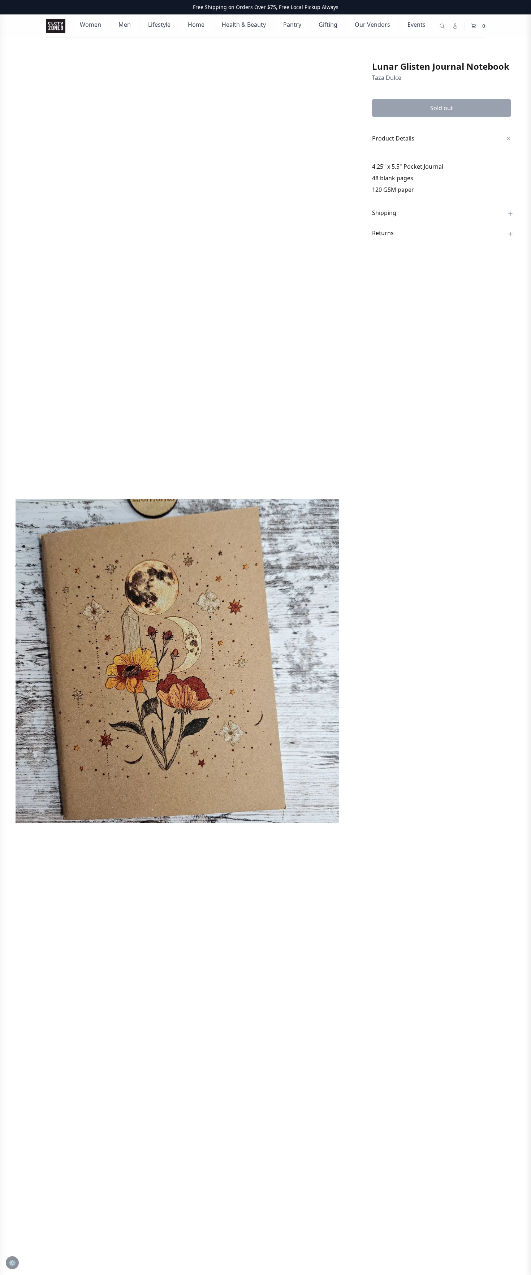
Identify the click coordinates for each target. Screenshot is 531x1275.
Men (124, 25)
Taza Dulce (386, 78)
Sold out (441, 108)
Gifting (328, 25)
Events (416, 25)
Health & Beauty (244, 25)
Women (90, 25)
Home (196, 25)
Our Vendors (372, 25)
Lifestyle (159, 25)
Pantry (292, 25)
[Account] (455, 26)
